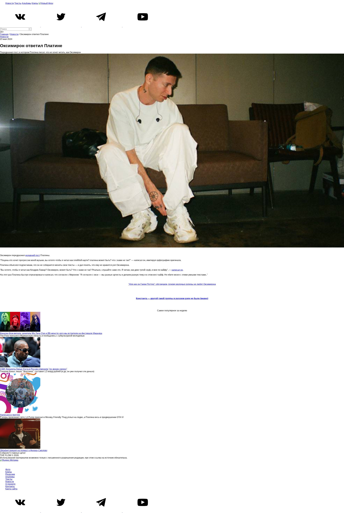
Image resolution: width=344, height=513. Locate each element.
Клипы (35, 3)
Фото (7, 469)
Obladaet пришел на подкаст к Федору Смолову (23, 450)
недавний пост (32, 255)
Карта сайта (11, 489)
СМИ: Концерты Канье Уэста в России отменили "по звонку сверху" (33, 369)
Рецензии (10, 474)
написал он (177, 270)
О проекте (10, 484)
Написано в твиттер (10, 415)
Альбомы (26, 3)
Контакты (10, 486)
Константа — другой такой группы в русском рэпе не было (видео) (172, 298)
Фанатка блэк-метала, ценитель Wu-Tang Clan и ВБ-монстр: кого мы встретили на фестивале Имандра (51, 333)
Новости (9, 3)
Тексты (17, 3)
